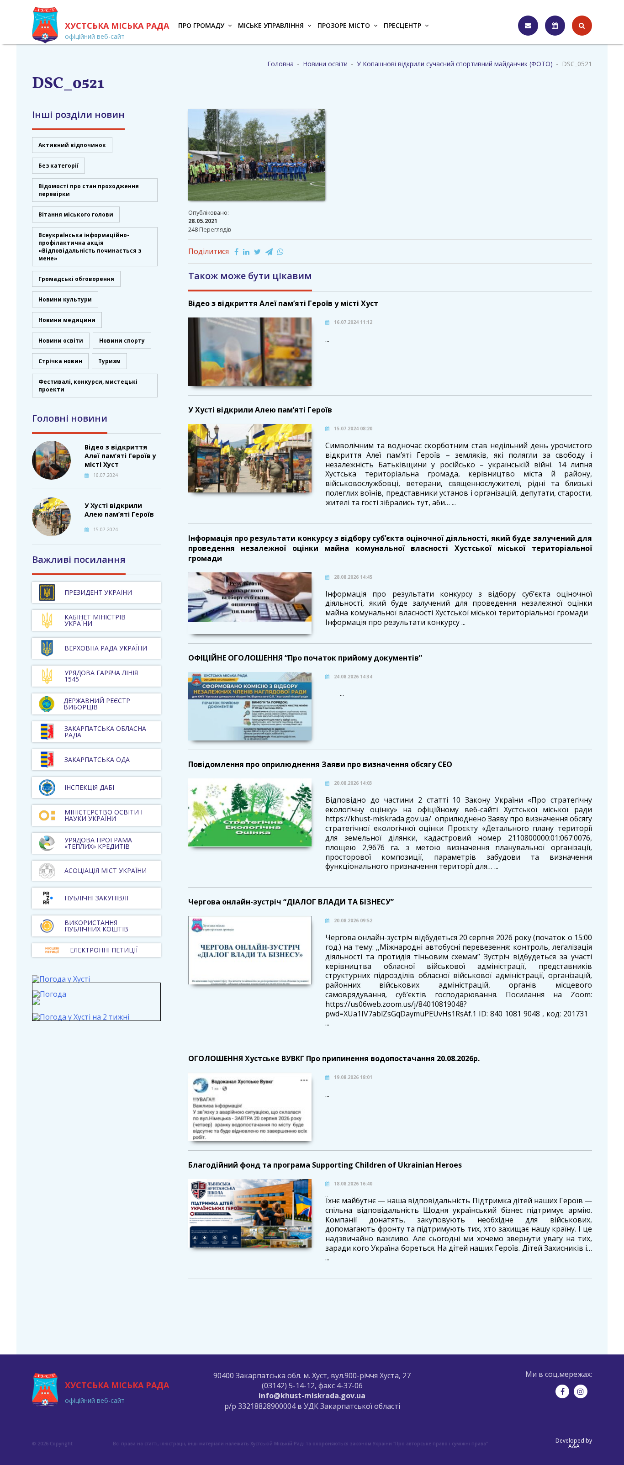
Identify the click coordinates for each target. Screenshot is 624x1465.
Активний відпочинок (72, 145)
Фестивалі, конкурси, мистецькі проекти (87, 385)
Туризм (109, 361)
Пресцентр (402, 25)
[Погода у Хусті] (61, 979)
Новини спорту (122, 340)
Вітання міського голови (75, 214)
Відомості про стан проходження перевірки (88, 190)
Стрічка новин (60, 361)
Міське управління (271, 25)
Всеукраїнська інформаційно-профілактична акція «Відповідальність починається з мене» (89, 246)
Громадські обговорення (76, 279)
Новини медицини (66, 320)
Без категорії (58, 165)
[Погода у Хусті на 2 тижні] (80, 1017)
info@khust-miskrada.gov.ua (312, 1396)
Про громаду (201, 25)
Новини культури (65, 299)
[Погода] (49, 998)
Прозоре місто (343, 25)
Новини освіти (60, 340)
